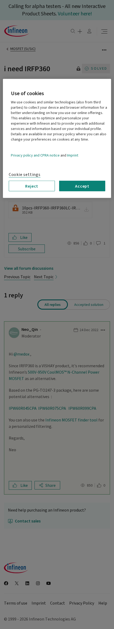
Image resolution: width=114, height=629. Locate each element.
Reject (31, 186)
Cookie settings (25, 175)
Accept (82, 186)
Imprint (72, 155)
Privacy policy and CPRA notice (35, 155)
